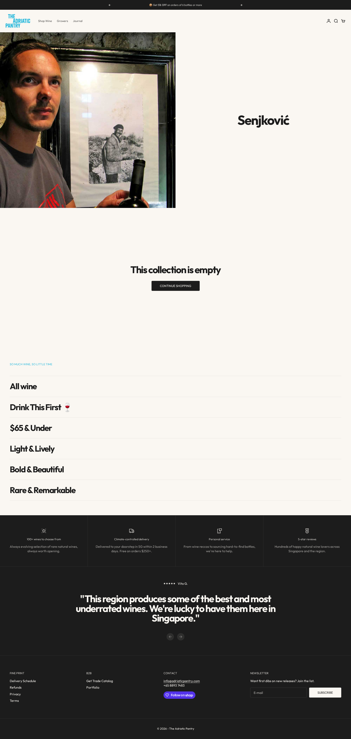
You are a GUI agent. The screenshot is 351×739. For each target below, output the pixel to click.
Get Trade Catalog (99, 681)
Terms (14, 701)
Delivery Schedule (23, 681)
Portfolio (92, 687)
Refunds (16, 687)
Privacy (15, 694)
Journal (77, 21)
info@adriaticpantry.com (182, 681)
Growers (62, 21)
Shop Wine (45, 21)
